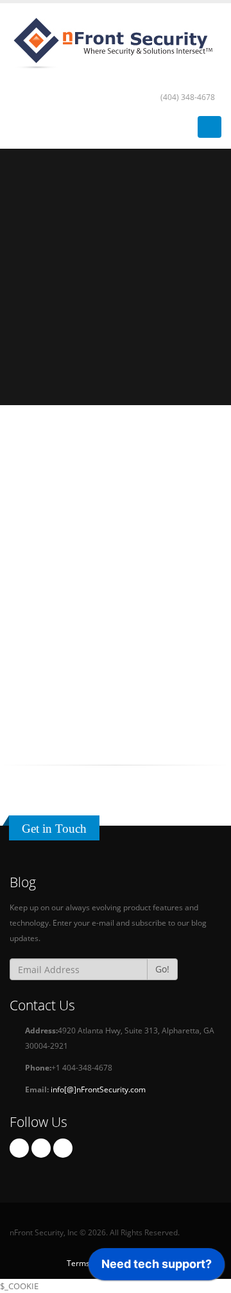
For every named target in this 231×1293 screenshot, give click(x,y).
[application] (156, 1267)
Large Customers (116, 695)
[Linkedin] (63, 1148)
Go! (162, 969)
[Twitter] (41, 1148)
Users (115, 590)
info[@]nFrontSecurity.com (98, 1089)
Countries (115, 485)
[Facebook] (19, 1148)
